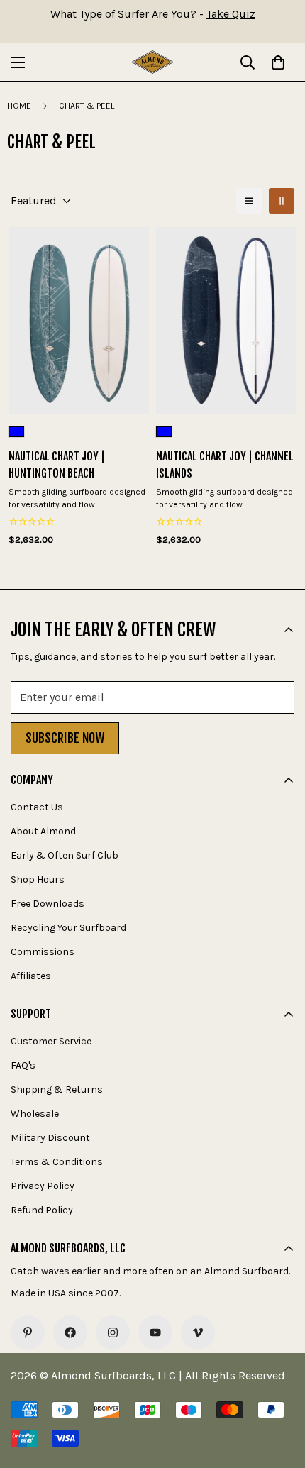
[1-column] (249, 201)
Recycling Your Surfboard (68, 928)
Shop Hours (38, 879)
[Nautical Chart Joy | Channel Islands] (226, 320)
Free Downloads (47, 904)
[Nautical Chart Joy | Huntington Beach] (79, 320)
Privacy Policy (42, 1186)
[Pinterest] (28, 1332)
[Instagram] (113, 1332)
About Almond (43, 831)
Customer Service (51, 1041)
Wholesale (35, 1114)
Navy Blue (164, 431)
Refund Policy (42, 1210)
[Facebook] (70, 1332)
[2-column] (281, 201)
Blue (16, 431)
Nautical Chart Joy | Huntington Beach (57, 464)
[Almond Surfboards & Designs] (152, 62)
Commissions (42, 952)
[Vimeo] (198, 1332)
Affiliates (31, 976)
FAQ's (23, 1065)
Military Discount (50, 1138)
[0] (278, 62)
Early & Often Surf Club (64, 855)
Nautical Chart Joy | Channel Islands (225, 464)
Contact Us (37, 807)
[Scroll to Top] (279, 1393)
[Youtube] (155, 1332)
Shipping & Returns (57, 1089)
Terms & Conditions (57, 1162)
